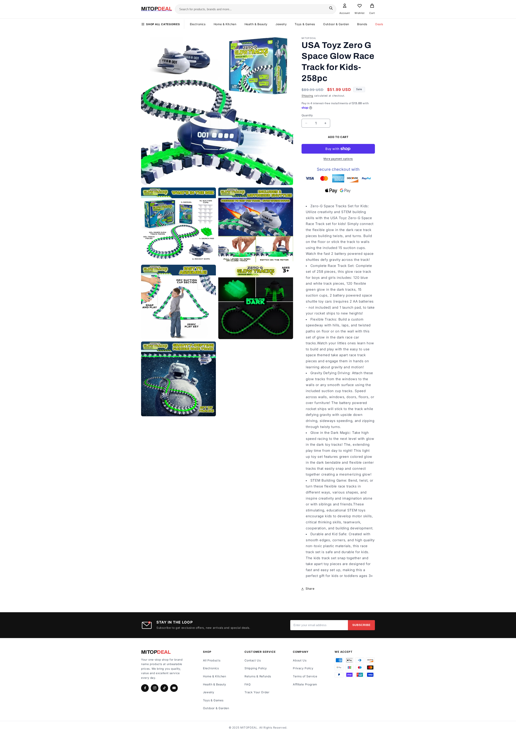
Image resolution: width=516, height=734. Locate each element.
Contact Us (252, 660)
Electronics (198, 24)
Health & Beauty (255, 24)
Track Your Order (256, 692)
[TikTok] (164, 688)
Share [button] (310, 588)
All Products (212, 660)
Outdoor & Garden (336, 24)
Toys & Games (305, 24)
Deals (379, 24)
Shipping (307, 95)
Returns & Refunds (257, 676)
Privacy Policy (303, 668)
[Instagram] (154, 688)
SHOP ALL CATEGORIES (163, 24)
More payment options (338, 158)
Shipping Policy (255, 668)
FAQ (247, 684)
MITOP (156, 652)
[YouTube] (174, 688)
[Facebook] (145, 688)
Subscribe (361, 625)
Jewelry (281, 24)
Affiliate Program (305, 684)
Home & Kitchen (225, 24)
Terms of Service (305, 676)
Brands (362, 24)
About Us (299, 660)
